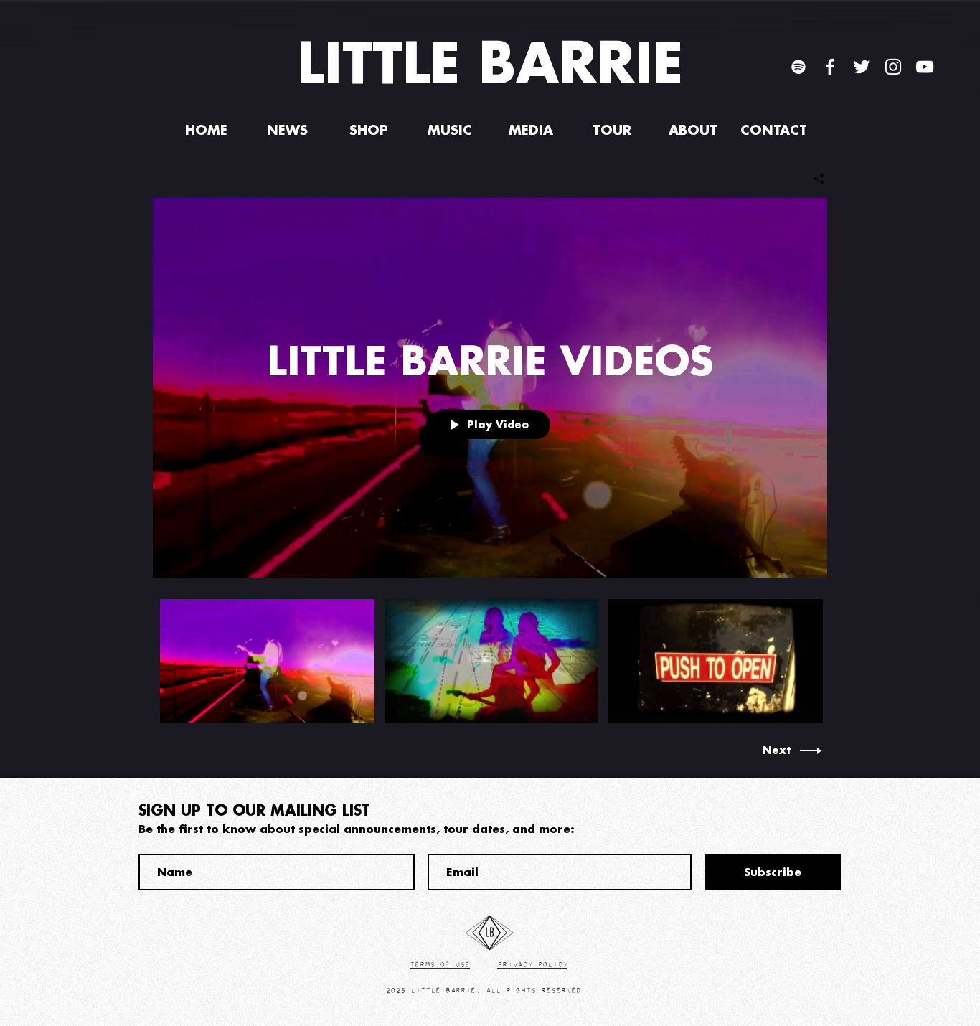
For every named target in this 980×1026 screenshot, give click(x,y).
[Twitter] (861, 66)
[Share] (813, 178)
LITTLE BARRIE (490, 62)
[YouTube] (925, 66)
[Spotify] (798, 66)
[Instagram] (893, 66)
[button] (368, 130)
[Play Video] (267, 661)
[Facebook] (830, 66)
